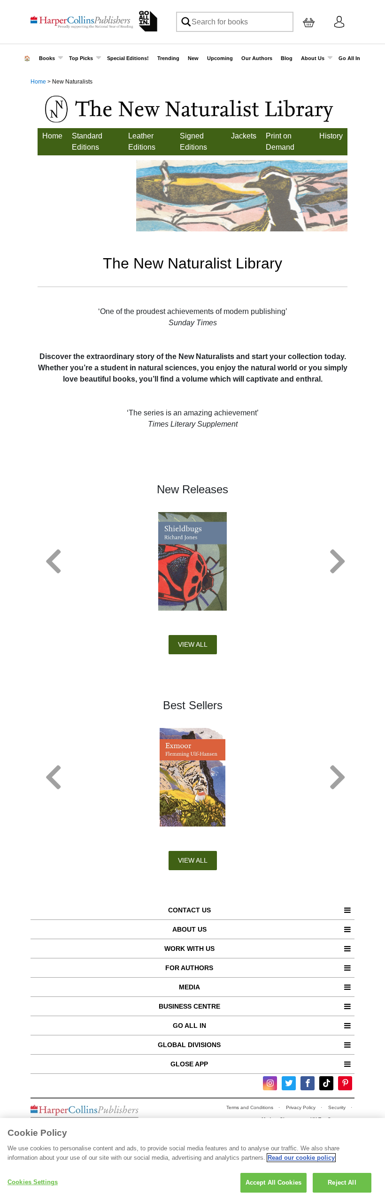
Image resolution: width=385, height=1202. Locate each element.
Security (337, 1107)
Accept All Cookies (273, 1182)
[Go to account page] (339, 21)
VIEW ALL (193, 644)
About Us (312, 58)
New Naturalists (72, 81)
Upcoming (220, 58)
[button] (50, 561)
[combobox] (234, 22)
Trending (168, 58)
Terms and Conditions (250, 1107)
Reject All (342, 1182)
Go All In (349, 58)
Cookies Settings (33, 1182)
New (193, 58)
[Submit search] (185, 22)
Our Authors (256, 58)
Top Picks (81, 58)
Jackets (243, 136)
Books (47, 58)
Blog (287, 58)
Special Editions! (128, 58)
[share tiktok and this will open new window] (326, 1083)
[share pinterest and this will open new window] (345, 1083)
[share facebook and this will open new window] (307, 1083)
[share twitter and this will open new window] (289, 1083)
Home (38, 81)
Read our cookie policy (301, 1157)
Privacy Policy (301, 1107)
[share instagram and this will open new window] (270, 1083)
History (331, 136)
